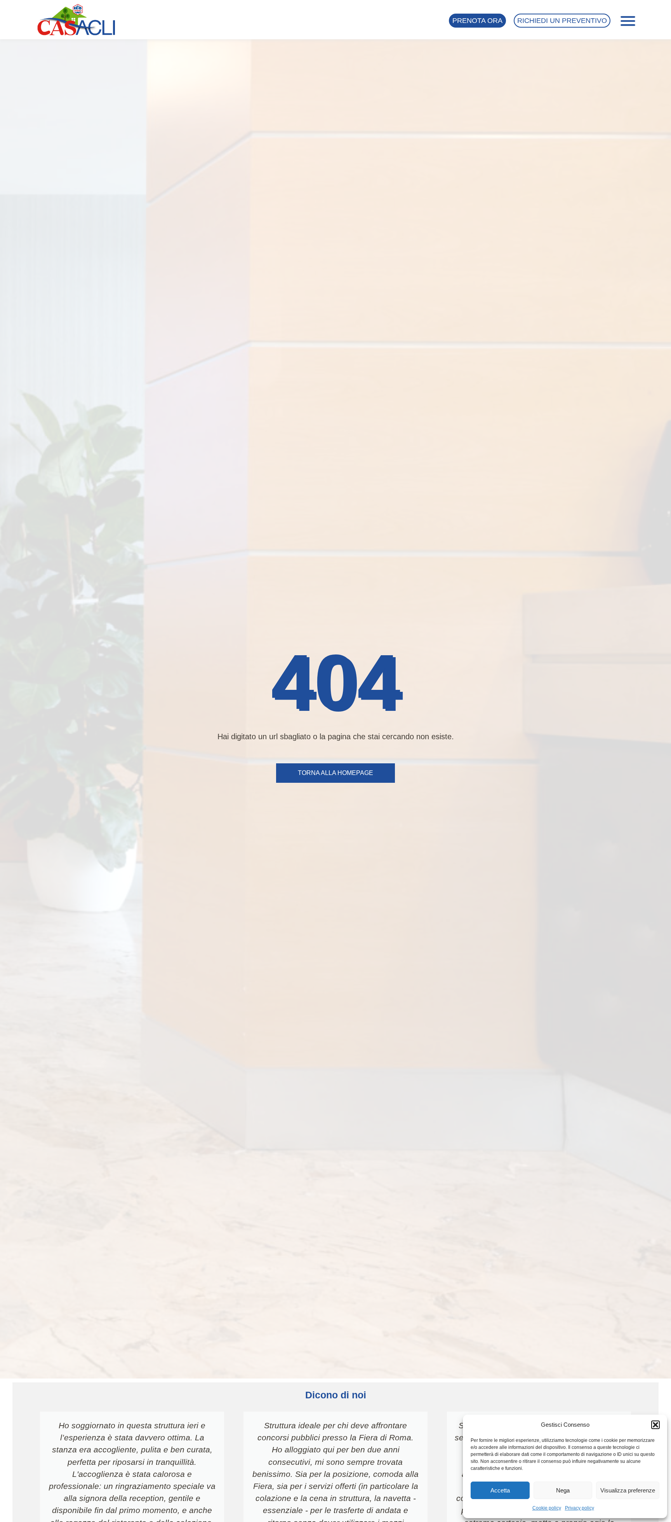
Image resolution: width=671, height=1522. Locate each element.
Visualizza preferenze (627, 1490)
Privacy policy (579, 1508)
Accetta (500, 1490)
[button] (655, 1425)
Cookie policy (546, 1508)
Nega (563, 1490)
